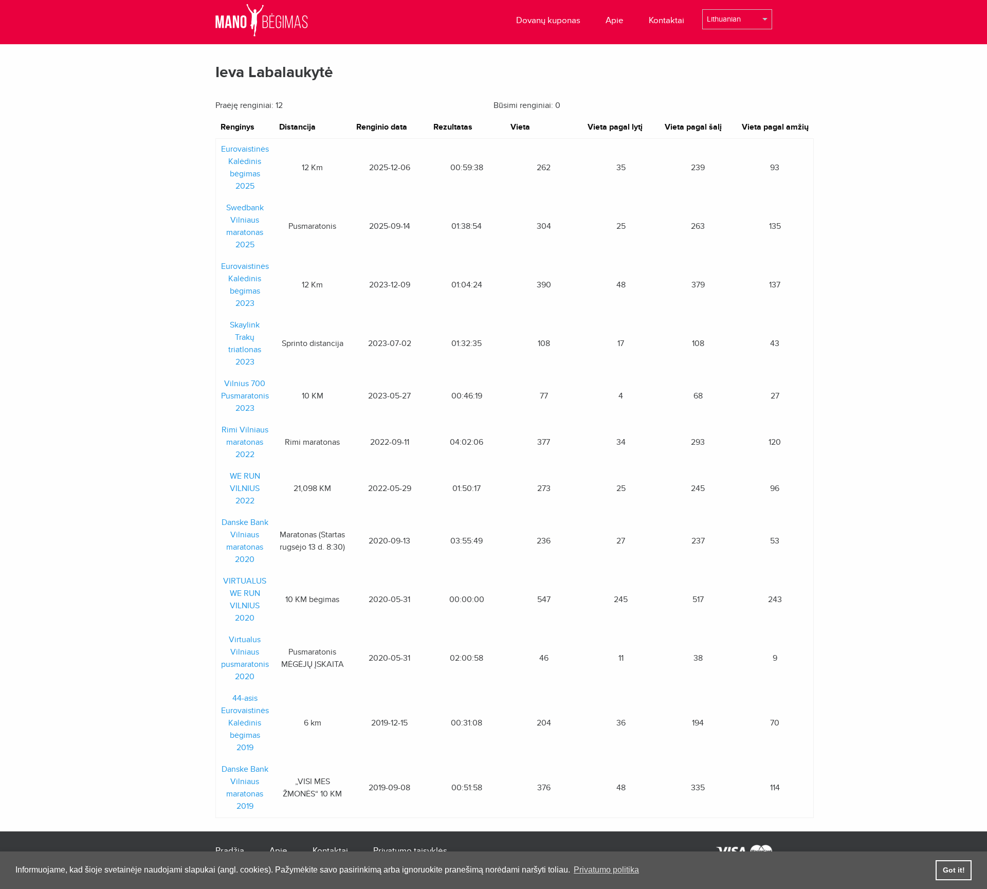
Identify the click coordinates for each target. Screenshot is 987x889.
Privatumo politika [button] (606, 869)
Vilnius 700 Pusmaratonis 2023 (245, 395)
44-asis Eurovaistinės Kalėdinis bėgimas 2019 (245, 723)
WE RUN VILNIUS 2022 (245, 488)
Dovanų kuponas (548, 20)
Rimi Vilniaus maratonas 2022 (245, 442)
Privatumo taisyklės (410, 850)
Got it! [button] (954, 870)
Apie (615, 20)
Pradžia (229, 850)
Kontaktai (666, 20)
